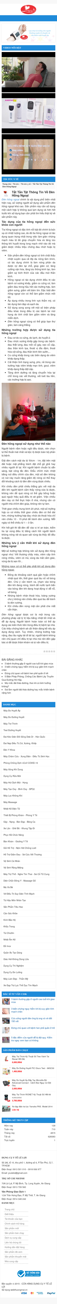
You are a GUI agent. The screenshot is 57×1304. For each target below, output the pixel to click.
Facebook (21, 651)
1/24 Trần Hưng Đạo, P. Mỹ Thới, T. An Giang (23, 1195)
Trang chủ (6, 184)
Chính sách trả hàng (14, 1223)
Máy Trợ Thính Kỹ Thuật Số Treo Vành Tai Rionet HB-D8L (30, 1057)
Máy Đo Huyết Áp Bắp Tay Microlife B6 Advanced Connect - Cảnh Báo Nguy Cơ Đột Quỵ (31, 1083)
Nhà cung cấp (11, 1261)
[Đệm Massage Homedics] (28, 71)
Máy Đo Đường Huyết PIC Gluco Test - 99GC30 (33, 1068)
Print (34, 651)
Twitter (12, 651)
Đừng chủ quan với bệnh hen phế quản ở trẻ (33, 1027)
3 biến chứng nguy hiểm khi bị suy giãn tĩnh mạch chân (32, 1010)
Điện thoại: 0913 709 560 (14, 1187)
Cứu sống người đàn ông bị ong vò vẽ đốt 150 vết (31, 1020)
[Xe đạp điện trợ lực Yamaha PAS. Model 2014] (6, 1108)
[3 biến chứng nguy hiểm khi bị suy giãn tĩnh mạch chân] (6, 1011)
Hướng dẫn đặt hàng (15, 1247)
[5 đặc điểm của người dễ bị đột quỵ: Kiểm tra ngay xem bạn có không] (6, 1040)
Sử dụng (15, 1289)
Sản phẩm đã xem (13, 1251)
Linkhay (8, 651)
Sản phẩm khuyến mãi (15, 1256)
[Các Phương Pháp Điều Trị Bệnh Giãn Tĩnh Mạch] (28, 153)
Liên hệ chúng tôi (13, 1242)
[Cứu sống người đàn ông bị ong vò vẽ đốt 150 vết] (6, 1020)
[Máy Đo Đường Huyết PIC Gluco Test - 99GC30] (6, 1071)
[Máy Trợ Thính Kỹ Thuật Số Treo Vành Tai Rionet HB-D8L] (6, 1058)
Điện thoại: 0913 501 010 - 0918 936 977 (21, 1169)
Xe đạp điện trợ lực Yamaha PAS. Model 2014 (32, 1106)
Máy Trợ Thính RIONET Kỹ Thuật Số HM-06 (31, 1094)
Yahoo (25, 651)
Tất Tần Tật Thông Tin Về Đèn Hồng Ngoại (33, 193)
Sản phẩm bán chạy (14, 1232)
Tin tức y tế (26, 184)
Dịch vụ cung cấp (13, 1237)
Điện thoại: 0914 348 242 (14, 1198)
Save (30, 651)
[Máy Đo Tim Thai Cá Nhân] (28, 112)
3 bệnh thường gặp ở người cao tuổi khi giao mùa (33, 1000)
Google (17, 651)
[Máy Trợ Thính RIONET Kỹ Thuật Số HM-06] (6, 1097)
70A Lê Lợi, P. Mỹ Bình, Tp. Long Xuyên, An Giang (26, 1183)
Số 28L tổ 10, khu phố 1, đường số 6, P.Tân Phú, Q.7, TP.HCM (27, 1164)
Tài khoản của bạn (13, 1218)
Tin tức (16, 184)
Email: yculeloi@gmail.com (14, 1172)
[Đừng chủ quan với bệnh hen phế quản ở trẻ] (6, 1030)
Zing (3, 651)
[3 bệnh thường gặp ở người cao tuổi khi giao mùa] (6, 1001)
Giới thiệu (9, 1214)
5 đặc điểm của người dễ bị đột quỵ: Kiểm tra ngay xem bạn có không (31, 1039)
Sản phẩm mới (12, 1228)
